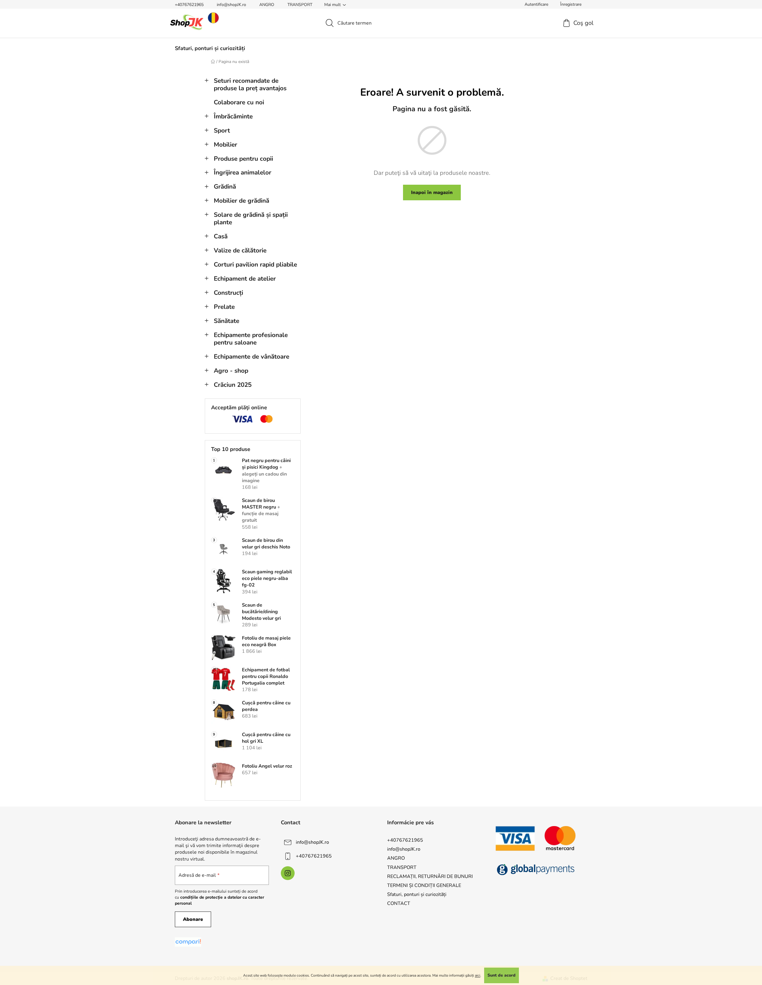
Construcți (228, 292)
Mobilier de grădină (241, 200)
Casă (221, 236)
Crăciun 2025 (233, 385)
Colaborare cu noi (239, 102)
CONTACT (398, 903)
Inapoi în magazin (432, 192)
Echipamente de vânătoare (251, 356)
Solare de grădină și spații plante (251, 218)
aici (477, 975)
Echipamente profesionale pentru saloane (251, 339)
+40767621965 (189, 4)
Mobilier (225, 144)
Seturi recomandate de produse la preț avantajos (250, 84)
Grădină (225, 186)
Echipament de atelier (245, 278)
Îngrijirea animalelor (242, 172)
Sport (222, 130)
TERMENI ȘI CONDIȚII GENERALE (424, 885)
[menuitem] (210, 48)
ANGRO (266, 4)
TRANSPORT (299, 4)
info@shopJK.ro (231, 4)
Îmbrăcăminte (233, 116)
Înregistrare (570, 4)
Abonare (193, 919)
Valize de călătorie (240, 250)
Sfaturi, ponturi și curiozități (416, 894)
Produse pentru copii (243, 158)
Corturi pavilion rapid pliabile (255, 264)
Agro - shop (231, 370)
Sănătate (226, 321)
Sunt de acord (501, 975)
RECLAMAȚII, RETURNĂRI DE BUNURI (430, 876)
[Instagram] (288, 873)
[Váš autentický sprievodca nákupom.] (188, 942)
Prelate (224, 307)
